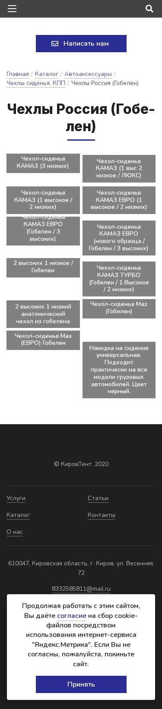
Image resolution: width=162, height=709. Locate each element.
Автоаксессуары (88, 74)
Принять (81, 684)
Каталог (46, 74)
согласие (71, 616)
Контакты (101, 515)
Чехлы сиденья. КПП (35, 83)
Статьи (98, 498)
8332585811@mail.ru (81, 589)
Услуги (15, 498)
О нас (14, 532)
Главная (17, 74)
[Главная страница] (81, 27)
